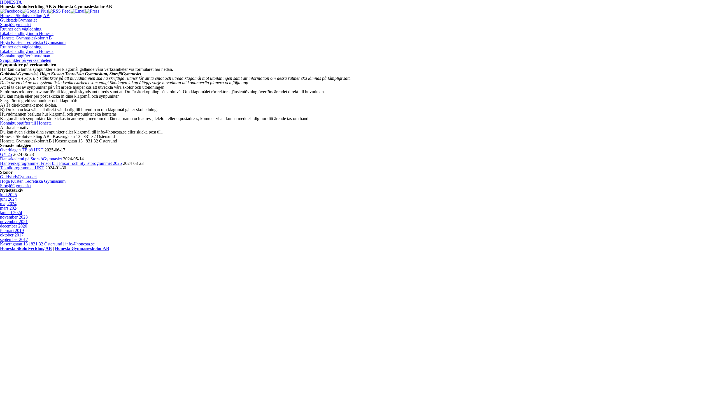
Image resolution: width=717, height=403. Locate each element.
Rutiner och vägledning (20, 29)
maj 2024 (8, 203)
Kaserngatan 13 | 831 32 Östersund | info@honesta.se (47, 244)
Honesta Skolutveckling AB (25, 15)
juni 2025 (8, 194)
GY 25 (6, 154)
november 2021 (14, 221)
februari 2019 (12, 230)
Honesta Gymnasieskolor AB (26, 38)
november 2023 (14, 217)
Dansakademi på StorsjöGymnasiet (31, 158)
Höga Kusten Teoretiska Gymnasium (33, 42)
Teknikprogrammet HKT (22, 167)
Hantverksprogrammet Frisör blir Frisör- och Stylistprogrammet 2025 (61, 163)
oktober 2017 (12, 235)
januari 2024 (11, 212)
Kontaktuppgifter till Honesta (26, 123)
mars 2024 (9, 208)
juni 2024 (8, 199)
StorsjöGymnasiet (15, 24)
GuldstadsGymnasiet (18, 20)
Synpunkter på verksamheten (25, 60)
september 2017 (14, 239)
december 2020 (13, 226)
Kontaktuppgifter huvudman (25, 55)
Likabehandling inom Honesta (26, 33)
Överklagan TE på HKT (21, 149)
